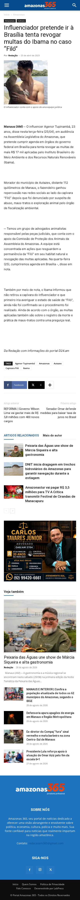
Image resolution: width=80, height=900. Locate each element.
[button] (6, 5)
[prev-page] (6, 510)
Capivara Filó (12, 368)
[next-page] (12, 510)
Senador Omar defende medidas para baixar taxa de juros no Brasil (58, 413)
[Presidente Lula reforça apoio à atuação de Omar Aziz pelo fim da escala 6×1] (13, 756)
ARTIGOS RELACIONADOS (21, 435)
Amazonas (19, 14)
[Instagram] (40, 870)
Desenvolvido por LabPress (49, 888)
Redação (13, 55)
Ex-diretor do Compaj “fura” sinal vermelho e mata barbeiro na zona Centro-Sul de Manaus (48, 735)
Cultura (21, 20)
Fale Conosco (23, 888)
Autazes (58, 363)
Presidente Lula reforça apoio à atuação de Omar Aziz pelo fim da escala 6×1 (47, 755)
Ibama (26, 368)
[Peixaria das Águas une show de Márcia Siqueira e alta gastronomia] (13, 450)
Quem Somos (29, 884)
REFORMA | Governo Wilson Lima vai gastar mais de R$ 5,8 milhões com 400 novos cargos (21, 415)
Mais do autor (52, 435)
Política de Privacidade (52, 884)
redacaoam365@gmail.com (45, 843)
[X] (50, 870)
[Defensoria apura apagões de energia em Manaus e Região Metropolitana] (13, 717)
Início (7, 14)
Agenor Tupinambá (25, 363)
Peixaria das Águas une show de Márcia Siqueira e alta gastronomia (49, 450)
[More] (50, 385)
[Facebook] (29, 870)
